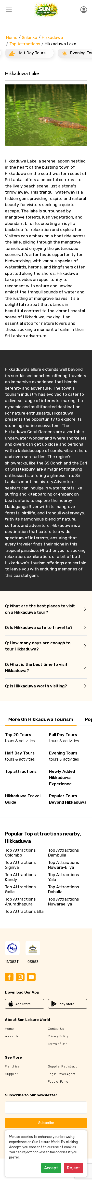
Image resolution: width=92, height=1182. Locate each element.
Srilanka (29, 37)
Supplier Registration (63, 1066)
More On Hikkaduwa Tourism (40, 719)
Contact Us (56, 1029)
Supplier (11, 1074)
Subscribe (46, 1123)
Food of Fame (58, 1081)
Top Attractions (24, 43)
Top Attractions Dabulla (63, 889)
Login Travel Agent (61, 1074)
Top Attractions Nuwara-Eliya (63, 865)
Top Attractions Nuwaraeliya (63, 901)
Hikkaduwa (52, 37)
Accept (51, 1167)
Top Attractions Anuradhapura (20, 901)
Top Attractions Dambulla (63, 853)
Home (11, 37)
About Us (11, 1036)
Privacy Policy (58, 1036)
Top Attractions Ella (24, 911)
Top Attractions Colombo (20, 853)
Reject (73, 1167)
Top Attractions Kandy (20, 877)
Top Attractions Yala (63, 877)
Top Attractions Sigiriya (20, 865)
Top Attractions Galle (20, 889)
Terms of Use (57, 1044)
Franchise (12, 1066)
